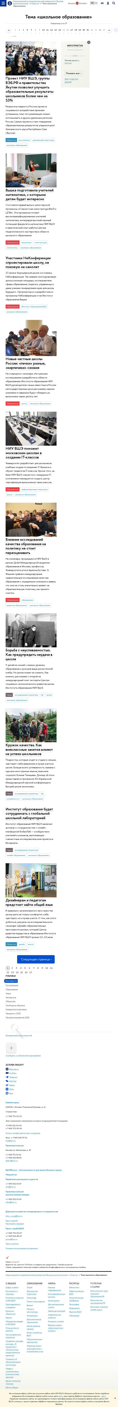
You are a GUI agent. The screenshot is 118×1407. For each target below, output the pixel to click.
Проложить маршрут (15, 1223)
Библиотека (74, 1287)
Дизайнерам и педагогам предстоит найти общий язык (29, 902)
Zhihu (11, 1089)
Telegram (13, 1077)
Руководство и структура (12, 1292)
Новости (74, 1275)
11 (51, 968)
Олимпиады (31, 1298)
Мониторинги (54, 1300)
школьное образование (17, 145)
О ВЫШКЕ (11, 1283)
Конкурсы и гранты (56, 1321)
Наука (8, 993)
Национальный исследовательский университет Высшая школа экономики (37, 1275)
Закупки (9, 1317)
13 (12, 972)
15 (21, 972)
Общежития (11, 1174)
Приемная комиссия (15, 1145)
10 (46, 968)
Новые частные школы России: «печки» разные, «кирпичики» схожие (25, 363)
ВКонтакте (14, 1069)
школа (24, 403)
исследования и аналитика (26, 695)
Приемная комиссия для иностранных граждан (17, 1193)
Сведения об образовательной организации (13, 1362)
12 (8, 972)
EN (96, 3)
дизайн (22, 944)
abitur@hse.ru (12, 1160)
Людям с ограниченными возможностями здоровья (12, 1372)
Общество (10, 1001)
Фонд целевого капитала (12, 1329)
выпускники (26, 242)
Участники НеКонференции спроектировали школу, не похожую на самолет (28, 262)
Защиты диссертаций (56, 1311)
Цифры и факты (12, 1287)
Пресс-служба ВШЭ (15, 1228)
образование (27, 600)
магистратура (41, 242)
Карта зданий (12, 1220)
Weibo (12, 1085)
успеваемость (13, 798)
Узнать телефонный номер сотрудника (23, 1133)
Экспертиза (11, 997)
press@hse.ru (11, 1239)
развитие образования (17, 605)
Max (11, 1093)
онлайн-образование (16, 855)
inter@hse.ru (11, 1202)
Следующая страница (35, 959)
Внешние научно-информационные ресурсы (55, 1328)
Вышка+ (30, 1305)
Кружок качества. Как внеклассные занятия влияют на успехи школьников (29, 749)
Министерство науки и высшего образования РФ (99, 1294)
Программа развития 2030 (17, 1017)
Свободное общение (15, 1005)
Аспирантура (32, 1315)
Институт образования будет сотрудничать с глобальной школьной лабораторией (29, 813)
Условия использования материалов (22, 1248)
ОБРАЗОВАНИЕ (34, 1283)
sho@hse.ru (11, 1186)
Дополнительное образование (34, 1320)
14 (17, 972)
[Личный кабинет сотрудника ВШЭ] (108, 3)
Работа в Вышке (12, 1387)
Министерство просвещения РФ (97, 1301)
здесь (61, 1396)
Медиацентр (74, 1308)
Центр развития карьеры (33, 1327)
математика (12, 247)
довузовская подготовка (43, 140)
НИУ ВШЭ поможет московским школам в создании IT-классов (24, 453)
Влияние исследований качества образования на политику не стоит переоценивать (26, 546)
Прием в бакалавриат (36, 1301)
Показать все (73, 73)
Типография (74, 1304)
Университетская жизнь (16, 1009)
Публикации (74, 1315)
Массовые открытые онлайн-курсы (99, 1308)
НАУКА (51, 1283)
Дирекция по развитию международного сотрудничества (32, 1211)
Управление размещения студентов (22, 1179)
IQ (42, 695)
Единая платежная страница (13, 1382)
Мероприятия (75, 45)
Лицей (29, 1287)
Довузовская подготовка (32, 1292)
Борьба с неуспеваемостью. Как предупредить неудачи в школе (29, 654)
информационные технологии (34, 489)
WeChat (12, 1081)
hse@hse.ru (11, 1140)
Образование (12, 989)
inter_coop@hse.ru (14, 1216)
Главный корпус (12, 1102)
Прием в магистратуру (32, 1310)
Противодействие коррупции (13, 1336)
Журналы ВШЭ (75, 1312)
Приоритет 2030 (13, 1013)
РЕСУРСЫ (74, 1283)
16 (26, 972)
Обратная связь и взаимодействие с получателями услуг (35, 1349)
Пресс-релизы (12, 1243)
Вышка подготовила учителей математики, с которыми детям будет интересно (30, 194)
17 (30, 972)
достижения (24, 140)
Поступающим (12, 985)
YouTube (12, 1073)
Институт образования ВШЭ (34, 306)
